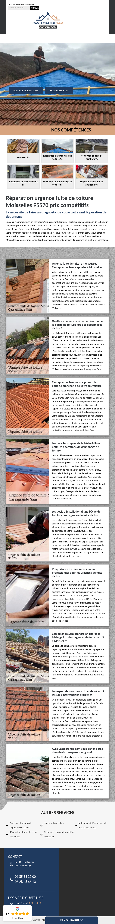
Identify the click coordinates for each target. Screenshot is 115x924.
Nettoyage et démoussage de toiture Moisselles (92, 825)
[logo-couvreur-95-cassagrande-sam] (48, 20)
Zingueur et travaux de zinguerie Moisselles (21, 825)
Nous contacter (59, 91)
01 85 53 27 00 (18, 1)
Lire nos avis (17, 918)
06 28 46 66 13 (39, 1)
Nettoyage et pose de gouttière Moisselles (59, 834)
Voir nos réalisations (25, 91)
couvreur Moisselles (53, 823)
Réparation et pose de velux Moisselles (23, 834)
